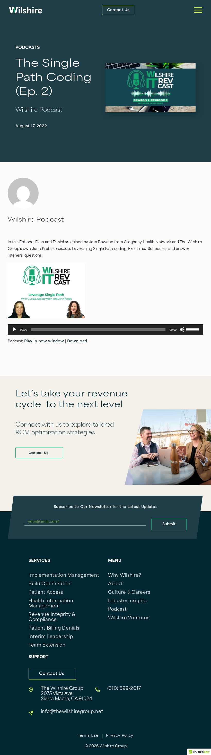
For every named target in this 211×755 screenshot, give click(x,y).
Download (77, 341)
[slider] (193, 329)
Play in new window (44, 341)
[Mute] (182, 329)
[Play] (14, 329)
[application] (105, 329)
